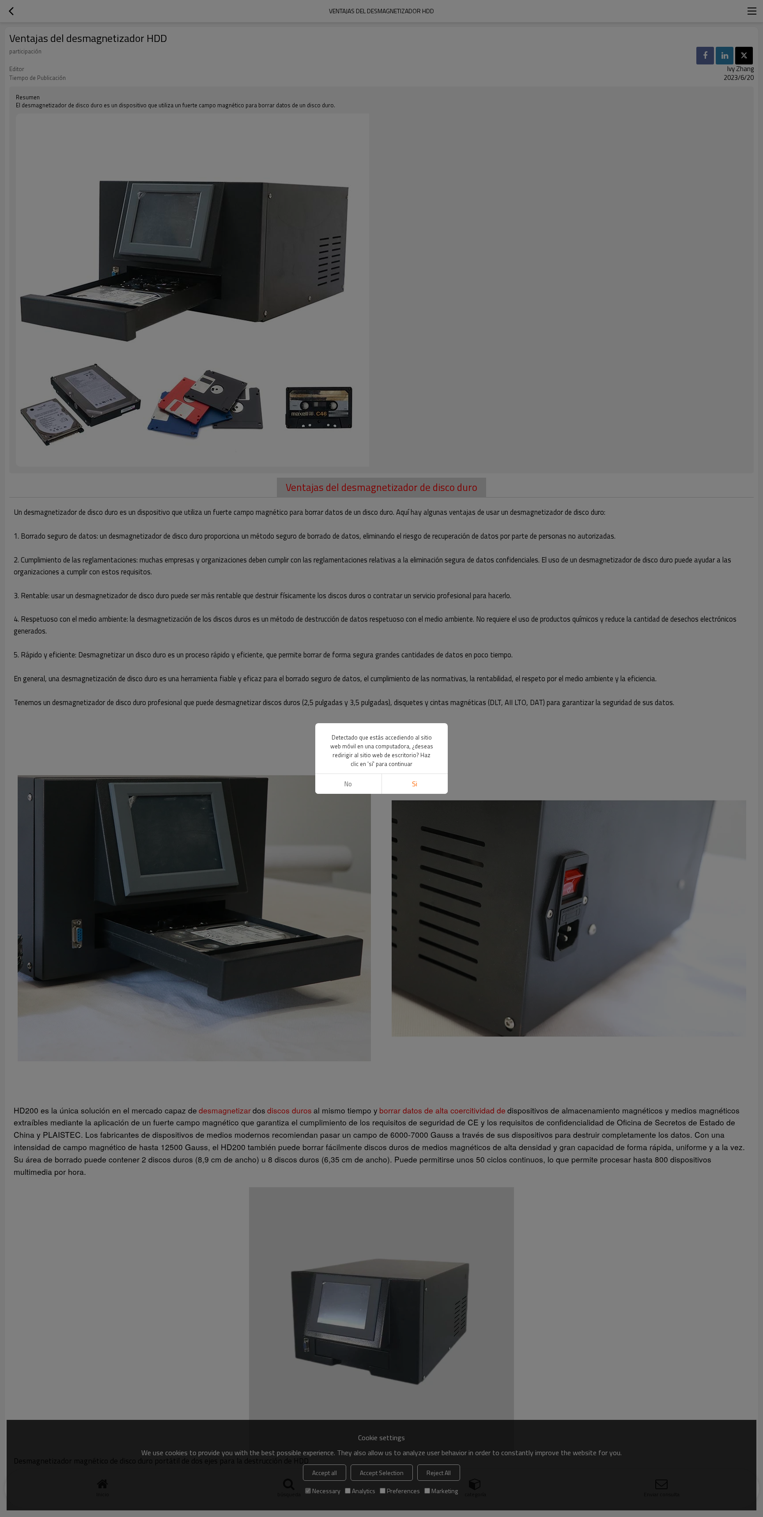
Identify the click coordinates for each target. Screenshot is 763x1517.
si (414, 784)
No (348, 784)
